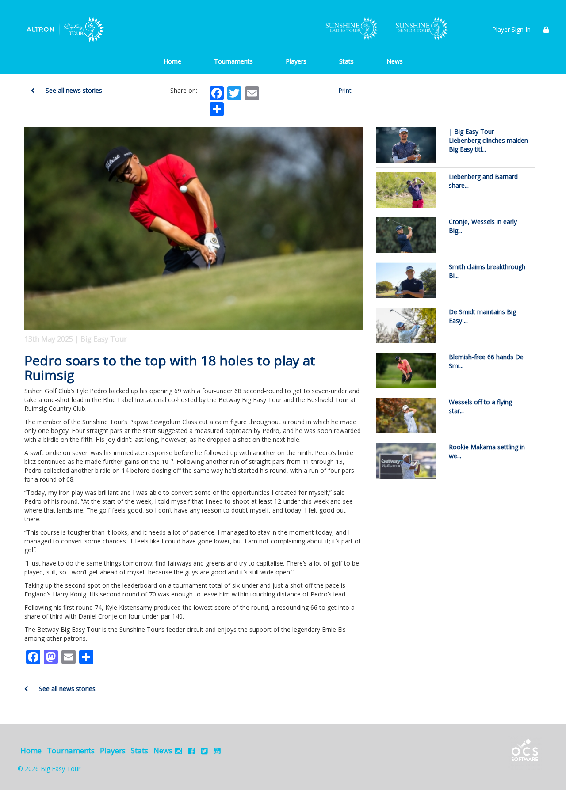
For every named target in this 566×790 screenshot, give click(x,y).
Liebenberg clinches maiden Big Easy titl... (488, 140)
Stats (346, 61)
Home (172, 61)
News (394, 61)
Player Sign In (511, 29)
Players (296, 61)
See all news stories (73, 90)
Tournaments (233, 61)
